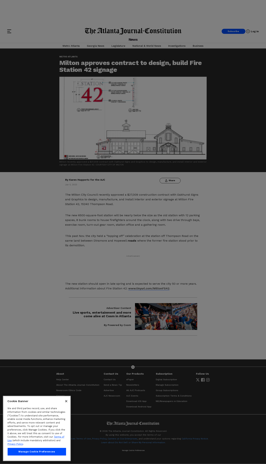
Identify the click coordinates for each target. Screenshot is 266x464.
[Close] (66, 401)
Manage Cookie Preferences (36, 451)
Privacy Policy (15, 444)
